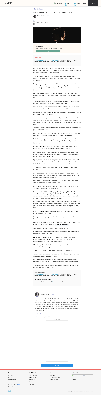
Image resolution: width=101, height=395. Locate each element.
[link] (9, 3)
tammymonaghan (39, 313)
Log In (84, 3)
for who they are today (62, 224)
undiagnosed (52, 112)
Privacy (88, 391)
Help (9, 383)
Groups (78, 3)
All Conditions (32, 384)
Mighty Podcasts (53, 381)
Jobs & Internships (12, 379)
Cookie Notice (11, 386)
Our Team (10, 377)
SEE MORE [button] (57, 365)
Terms (92, 391)
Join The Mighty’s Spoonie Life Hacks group (46, 60)
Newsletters (59, 3)
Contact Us (52, 375)
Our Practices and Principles (14, 381)
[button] (48, 15)
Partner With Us (32, 377)
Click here (54, 281)
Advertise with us (32, 379)
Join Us (93, 3)
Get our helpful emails (48, 51)
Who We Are (10, 375)
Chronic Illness (38, 9)
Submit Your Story (33, 375)
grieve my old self (43, 211)
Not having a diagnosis (40, 237)
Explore (69, 3)
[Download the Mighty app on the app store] (77, 376)
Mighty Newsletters (54, 379)
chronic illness (41, 146)
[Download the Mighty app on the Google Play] (88, 376)
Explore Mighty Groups (55, 377)
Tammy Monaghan (41, 15)
